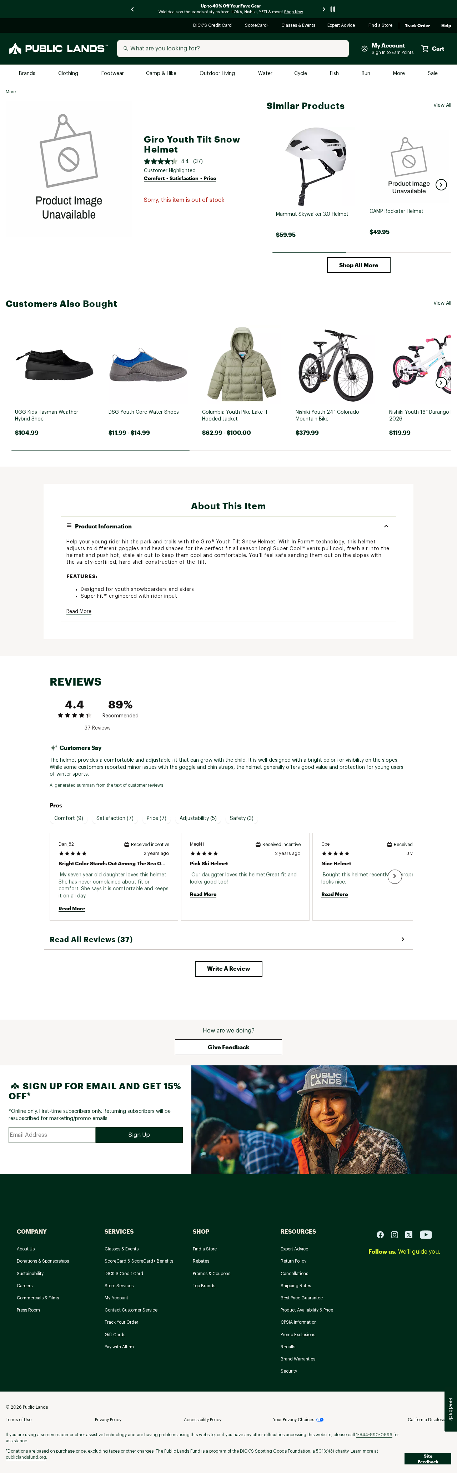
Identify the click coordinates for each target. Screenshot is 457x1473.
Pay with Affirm (119, 1347)
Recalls (288, 1347)
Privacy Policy (108, 1420)
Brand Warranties (298, 1359)
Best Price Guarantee (302, 1298)
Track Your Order (121, 1322)
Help (446, 26)
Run (367, 74)
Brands (27, 74)
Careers (24, 1286)
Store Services (119, 1286)
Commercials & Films (38, 1298)
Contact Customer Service (131, 1310)
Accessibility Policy (202, 1420)
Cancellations (294, 1274)
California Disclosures (429, 1420)
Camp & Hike (162, 74)
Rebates (201, 1261)
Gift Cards (115, 1335)
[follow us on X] (412, 1234)
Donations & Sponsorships (43, 1261)
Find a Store (380, 26)
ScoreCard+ (257, 26)
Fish (335, 74)
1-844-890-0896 (374, 1435)
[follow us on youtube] (426, 1234)
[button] (441, 184)
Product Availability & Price (307, 1310)
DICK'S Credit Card (213, 26)
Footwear (113, 74)
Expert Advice (342, 26)
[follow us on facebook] (383, 1234)
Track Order (417, 26)
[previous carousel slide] (133, 9)
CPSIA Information (299, 1322)
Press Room (28, 1310)
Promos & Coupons (211, 1274)
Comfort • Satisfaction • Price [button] (180, 178)
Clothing (69, 74)
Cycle (301, 74)
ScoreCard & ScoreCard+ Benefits (139, 1261)
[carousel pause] (332, 9)
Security (289, 1371)
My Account (116, 1298)
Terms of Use (18, 1420)
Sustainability (30, 1274)
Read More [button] (78, 611)
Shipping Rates (296, 1286)
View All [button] (442, 105)
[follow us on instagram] (397, 1234)
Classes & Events (298, 26)
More (399, 74)
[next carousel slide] (324, 9)
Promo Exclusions (298, 1335)
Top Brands (204, 1286)
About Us (26, 1249)
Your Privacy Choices (293, 1420)
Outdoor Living (218, 74)
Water (265, 74)
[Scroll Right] (395, 877)
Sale (433, 74)
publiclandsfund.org (26, 1457)
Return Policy (293, 1261)
